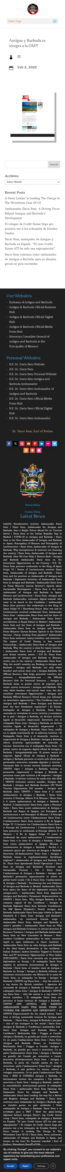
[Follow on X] (15, 443)
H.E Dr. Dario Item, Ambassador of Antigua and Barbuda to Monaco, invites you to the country (32, 657)
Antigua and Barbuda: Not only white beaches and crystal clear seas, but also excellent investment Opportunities (32, 690)
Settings (41, 1166)
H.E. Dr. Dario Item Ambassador (30, 418)
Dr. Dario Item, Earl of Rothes (32, 431)
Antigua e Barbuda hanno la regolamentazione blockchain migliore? (32, 857)
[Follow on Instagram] (22, 443)
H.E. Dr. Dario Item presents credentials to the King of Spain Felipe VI (32, 566)
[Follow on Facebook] (9, 443)
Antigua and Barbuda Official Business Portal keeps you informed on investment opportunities (32, 696)
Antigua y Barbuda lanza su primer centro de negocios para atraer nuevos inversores (32, 683)
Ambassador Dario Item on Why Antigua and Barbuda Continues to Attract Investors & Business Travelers (32, 928)
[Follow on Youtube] (28, 443)
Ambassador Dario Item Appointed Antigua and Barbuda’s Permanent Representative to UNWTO (32, 896)
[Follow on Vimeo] (54, 443)
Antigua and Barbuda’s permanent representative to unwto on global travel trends (32, 876)
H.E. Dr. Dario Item (21, 369)
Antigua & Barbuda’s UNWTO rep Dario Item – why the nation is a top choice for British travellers (32, 981)
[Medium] (32, 450)
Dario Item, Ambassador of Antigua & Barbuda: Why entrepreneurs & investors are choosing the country (32, 550)
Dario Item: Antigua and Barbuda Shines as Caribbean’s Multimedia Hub (32, 1043)
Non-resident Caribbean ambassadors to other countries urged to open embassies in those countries (32, 938)
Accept (10, 1166)
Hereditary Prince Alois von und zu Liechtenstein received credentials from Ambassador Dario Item (32, 612)
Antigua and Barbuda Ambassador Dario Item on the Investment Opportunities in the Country (32, 559)
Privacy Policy (32, 505)
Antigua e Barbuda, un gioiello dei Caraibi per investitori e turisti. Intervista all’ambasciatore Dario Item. (32, 1056)
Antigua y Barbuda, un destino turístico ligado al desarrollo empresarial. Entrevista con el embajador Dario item (32, 719)
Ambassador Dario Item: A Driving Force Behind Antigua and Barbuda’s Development (32, 213)
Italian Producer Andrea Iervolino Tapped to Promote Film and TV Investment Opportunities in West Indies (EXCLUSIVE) (32, 955)
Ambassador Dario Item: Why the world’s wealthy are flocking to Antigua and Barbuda (32, 664)
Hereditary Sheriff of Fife (26, 1144)
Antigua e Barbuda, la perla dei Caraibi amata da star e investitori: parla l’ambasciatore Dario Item (32, 1062)
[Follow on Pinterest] (35, 443)
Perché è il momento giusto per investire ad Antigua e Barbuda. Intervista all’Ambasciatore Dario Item (32, 850)
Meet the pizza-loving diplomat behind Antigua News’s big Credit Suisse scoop (32, 1115)
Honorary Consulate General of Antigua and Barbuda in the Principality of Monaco (29, 341)
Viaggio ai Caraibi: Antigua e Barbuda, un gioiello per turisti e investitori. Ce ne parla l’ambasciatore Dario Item (32, 1036)
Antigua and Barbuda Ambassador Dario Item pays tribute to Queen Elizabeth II (32, 912)
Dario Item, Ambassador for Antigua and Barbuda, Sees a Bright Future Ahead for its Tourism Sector (32, 530)
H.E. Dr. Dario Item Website (27, 364)
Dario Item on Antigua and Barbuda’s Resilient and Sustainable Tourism (32, 866)
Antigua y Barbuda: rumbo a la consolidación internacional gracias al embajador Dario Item (32, 1085)
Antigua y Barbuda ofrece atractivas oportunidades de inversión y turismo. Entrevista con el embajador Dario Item (32, 742)
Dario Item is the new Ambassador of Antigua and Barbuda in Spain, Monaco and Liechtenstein (32, 592)
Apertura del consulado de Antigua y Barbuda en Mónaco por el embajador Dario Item (32, 987)
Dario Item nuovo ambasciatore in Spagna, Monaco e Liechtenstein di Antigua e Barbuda (32, 843)
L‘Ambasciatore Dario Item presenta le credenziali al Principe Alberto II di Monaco (32, 830)
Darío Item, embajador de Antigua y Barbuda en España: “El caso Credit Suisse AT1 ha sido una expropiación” (30, 244)
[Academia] (39, 450)
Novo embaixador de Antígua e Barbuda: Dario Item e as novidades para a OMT (32, 1108)
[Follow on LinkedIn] (41, 443)
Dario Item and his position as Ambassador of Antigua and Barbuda (32, 576)
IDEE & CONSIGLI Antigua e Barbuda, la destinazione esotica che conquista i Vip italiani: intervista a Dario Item (32, 1079)
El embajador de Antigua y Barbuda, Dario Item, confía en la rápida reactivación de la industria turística (32, 729)
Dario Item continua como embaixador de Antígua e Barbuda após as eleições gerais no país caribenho (31, 259)
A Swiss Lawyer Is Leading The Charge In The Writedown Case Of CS (32, 1131)
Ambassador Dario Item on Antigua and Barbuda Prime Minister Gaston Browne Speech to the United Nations (32, 631)
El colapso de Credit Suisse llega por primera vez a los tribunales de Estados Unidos (31, 228)
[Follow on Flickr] (48, 443)
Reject (26, 1166)
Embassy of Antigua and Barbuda (30, 302)
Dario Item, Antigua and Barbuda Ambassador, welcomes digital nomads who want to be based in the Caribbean (32, 599)
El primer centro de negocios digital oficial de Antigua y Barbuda (32, 749)
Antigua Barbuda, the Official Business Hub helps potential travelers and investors (32, 674)
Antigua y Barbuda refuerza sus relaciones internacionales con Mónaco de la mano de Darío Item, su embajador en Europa (32, 974)
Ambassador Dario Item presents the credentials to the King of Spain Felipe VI (32, 605)
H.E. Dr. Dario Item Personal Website (33, 374)
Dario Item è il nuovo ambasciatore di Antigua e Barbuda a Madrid (32, 801)
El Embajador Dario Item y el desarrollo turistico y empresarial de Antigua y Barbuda (32, 736)
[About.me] (26, 450)
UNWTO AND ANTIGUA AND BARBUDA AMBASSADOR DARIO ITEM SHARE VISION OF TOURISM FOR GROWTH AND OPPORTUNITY (32, 1007)
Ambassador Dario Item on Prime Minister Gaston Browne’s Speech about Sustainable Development (32, 585)
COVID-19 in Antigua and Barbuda (33, 536)
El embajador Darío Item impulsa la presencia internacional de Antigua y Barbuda (32, 964)
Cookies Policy (32, 511)
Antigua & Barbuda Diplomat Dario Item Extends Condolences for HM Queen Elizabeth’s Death (32, 906)
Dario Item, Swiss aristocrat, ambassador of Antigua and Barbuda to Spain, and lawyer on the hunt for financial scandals (32, 1137)
